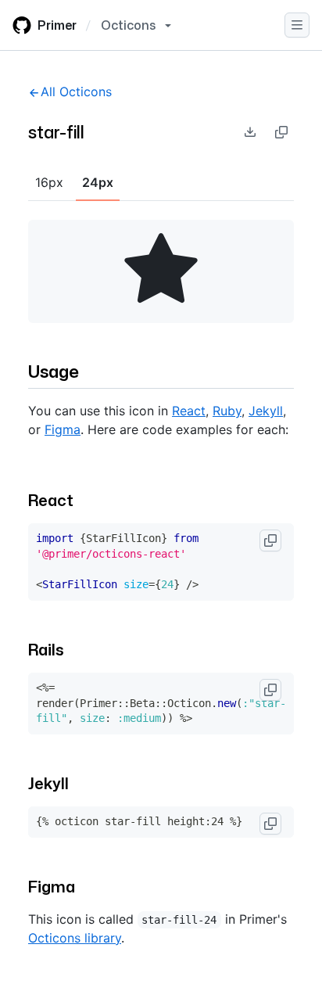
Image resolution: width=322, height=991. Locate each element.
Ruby (227, 410)
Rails (46, 649)
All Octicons (76, 91)
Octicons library (74, 938)
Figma (62, 429)
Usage (53, 371)
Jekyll (266, 410)
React (189, 410)
